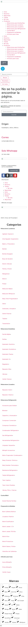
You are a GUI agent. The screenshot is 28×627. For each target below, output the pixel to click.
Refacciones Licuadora (7, 384)
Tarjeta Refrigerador (8, 475)
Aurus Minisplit (6, 562)
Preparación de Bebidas (14, 32)
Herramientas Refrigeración (10, 440)
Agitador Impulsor (7, 234)
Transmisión (5, 323)
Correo (5, 137)
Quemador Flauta (7, 354)
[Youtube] (15, 175)
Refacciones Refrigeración (8, 400)
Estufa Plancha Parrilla (8, 501)
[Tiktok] (11, 175)
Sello (3, 303)
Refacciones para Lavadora (15, 25)
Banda (4, 249)
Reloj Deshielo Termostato (10, 465)
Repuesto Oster (6, 390)
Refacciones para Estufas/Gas (16, 23)
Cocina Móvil (11, 30)
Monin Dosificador (7, 521)
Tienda (6, 17)
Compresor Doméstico (9, 425)
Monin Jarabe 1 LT (7, 526)
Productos (7, 21)
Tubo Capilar (6, 480)
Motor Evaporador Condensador (12, 455)
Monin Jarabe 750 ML (8, 531)
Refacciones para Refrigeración (16, 28)
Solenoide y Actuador (8, 308)
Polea (4, 283)
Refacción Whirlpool (8, 293)
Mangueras (5, 274)
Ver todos (5, 84)
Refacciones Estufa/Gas (8, 329)
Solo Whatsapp (9, 150)
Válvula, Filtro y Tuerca (9, 490)
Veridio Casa (6, 572)
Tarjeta (4, 318)
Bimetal (4, 410)
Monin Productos (7, 541)
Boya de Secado (7, 259)
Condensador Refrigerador (10, 430)
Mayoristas (7, 15)
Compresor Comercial (8, 420)
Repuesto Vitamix (7, 395)
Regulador (5, 364)
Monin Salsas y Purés (8, 546)
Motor (4, 279)
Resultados (5, 81)
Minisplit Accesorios (8, 450)
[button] (14, 229)
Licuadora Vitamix (7, 516)
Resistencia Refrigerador (9, 470)
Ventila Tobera (6, 379)
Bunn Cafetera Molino (8, 511)
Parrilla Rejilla (6, 334)
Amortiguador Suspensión (10, 239)
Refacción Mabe (7, 288)
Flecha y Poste (6, 269)
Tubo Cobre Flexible (8, 485)
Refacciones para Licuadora (15, 27)
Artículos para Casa (13, 34)
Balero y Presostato (8, 244)
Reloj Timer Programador (9, 298)
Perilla (4, 339)
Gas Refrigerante (7, 435)
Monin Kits (5, 536)
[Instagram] (7, 175)
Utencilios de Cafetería (9, 551)
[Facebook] (3, 175)
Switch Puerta (6, 313)
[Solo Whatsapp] (3, 146)
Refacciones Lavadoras (8, 228)
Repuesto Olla (6, 369)
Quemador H (6, 359)
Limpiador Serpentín (8, 445)
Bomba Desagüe (7, 254)
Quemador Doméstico (8, 349)
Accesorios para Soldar (9, 405)
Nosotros (6, 13)
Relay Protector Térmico (9, 460)
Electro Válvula (6, 264)
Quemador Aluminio (8, 344)
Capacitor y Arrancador (9, 415)
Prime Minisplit (6, 567)
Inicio (5, 12)
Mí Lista (6, 19)
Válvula (4, 374)
